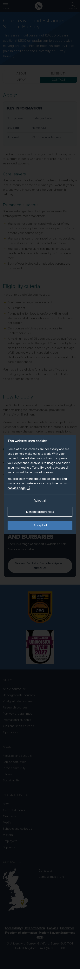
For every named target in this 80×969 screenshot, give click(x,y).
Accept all (40, 525)
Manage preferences (40, 512)
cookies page (17, 488)
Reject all (40, 501)
